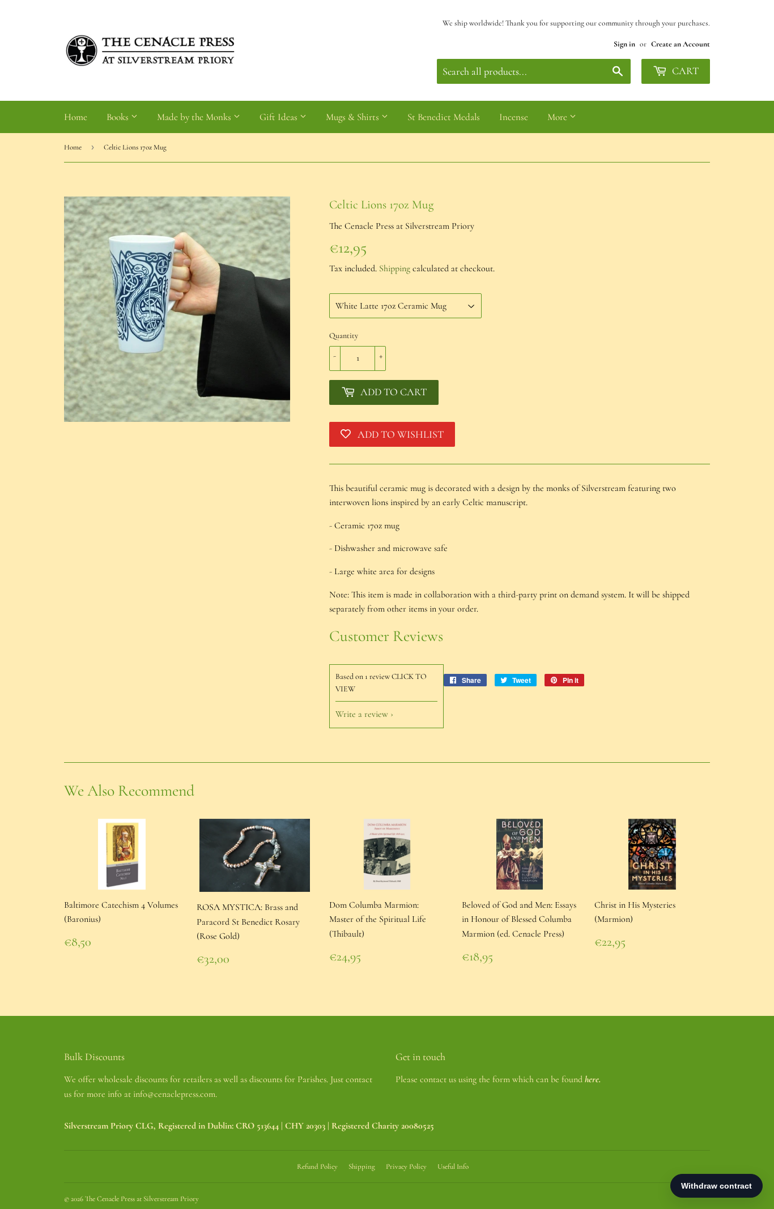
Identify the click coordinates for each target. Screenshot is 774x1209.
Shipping (394, 268)
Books (119, 117)
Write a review (361, 714)
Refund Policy (317, 1166)
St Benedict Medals (443, 117)
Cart (684, 71)
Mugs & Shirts (353, 117)
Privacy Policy (406, 1166)
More (558, 117)
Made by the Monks (195, 117)
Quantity (343, 335)
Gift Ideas (280, 117)
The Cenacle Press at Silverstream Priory (142, 1198)
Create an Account (680, 44)
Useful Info (453, 1166)
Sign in (624, 44)
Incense (513, 117)
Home (75, 117)
